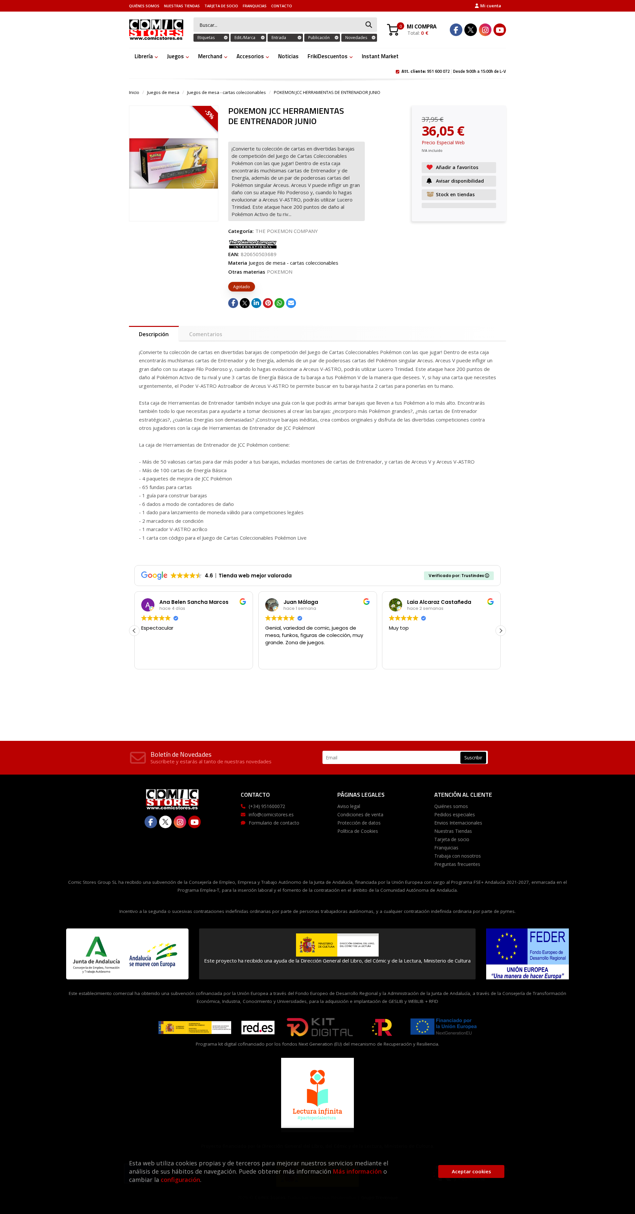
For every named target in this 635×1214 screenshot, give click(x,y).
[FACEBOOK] (456, 29)
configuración (180, 1180)
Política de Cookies (357, 831)
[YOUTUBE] (499, 29)
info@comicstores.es (271, 814)
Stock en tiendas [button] (455, 194)
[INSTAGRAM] (485, 29)
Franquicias (255, 5)
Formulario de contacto (274, 823)
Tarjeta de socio (221, 5)
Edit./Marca (244, 37)
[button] (501, 631)
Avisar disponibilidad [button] (460, 181)
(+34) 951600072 (267, 806)
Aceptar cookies (471, 1171)
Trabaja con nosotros (457, 856)
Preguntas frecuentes (457, 864)
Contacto (281, 5)
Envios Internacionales (458, 823)
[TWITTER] (470, 29)
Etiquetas (206, 37)
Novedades (356, 37)
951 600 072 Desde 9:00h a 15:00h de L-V (454, 71)
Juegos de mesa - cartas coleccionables (226, 92)
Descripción (154, 334)
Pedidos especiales (454, 814)
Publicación (319, 37)
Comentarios (205, 334)
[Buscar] (368, 25)
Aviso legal (348, 806)
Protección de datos (359, 823)
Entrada (279, 37)
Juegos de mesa (163, 92)
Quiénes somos (144, 5)
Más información (357, 1171)
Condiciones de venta (360, 814)
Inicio (134, 92)
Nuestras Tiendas (182, 5)
